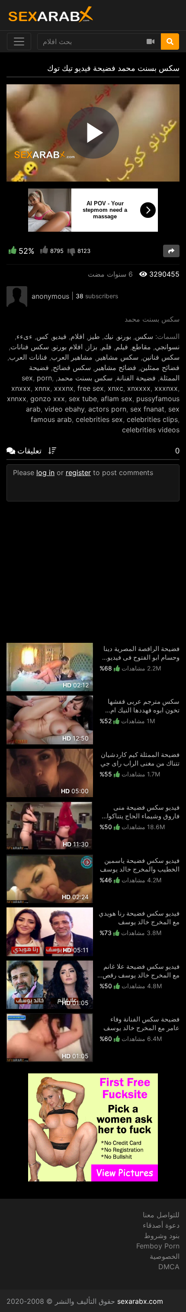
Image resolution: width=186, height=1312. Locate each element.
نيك (108, 336)
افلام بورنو (68, 346)
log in (45, 472)
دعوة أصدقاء (161, 1225)
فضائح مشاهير (115, 367)
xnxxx (21, 388)
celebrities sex (99, 419)
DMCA (169, 1266)
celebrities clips (152, 419)
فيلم (121, 346)
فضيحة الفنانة (136, 377)
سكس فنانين (161, 357)
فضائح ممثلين (160, 367)
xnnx (42, 388)
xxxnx (64, 388)
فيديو (59, 336)
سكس (144, 336)
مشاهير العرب (72, 357)
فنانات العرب (28, 357)
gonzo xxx (47, 398)
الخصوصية (165, 1256)
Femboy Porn (158, 1246)
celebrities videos (151, 429)
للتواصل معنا (161, 1214)
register (78, 472)
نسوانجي (167, 346)
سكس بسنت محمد (85, 377)
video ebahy (64, 409)
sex (27, 377)
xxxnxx (166, 388)
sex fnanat (147, 409)
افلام (77, 336)
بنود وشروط (162, 1235)
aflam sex (116, 398)
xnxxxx (139, 388)
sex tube (83, 398)
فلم (106, 346)
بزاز (92, 346)
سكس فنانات (29, 346)
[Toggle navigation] (19, 41)
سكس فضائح (72, 367)
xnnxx (16, 398)
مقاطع (141, 346)
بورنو (124, 336)
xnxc (115, 388)
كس (42, 336)
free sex (90, 388)
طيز (94, 336)
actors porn (107, 409)
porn (44, 377)
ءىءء (24, 336)
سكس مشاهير (117, 357)
